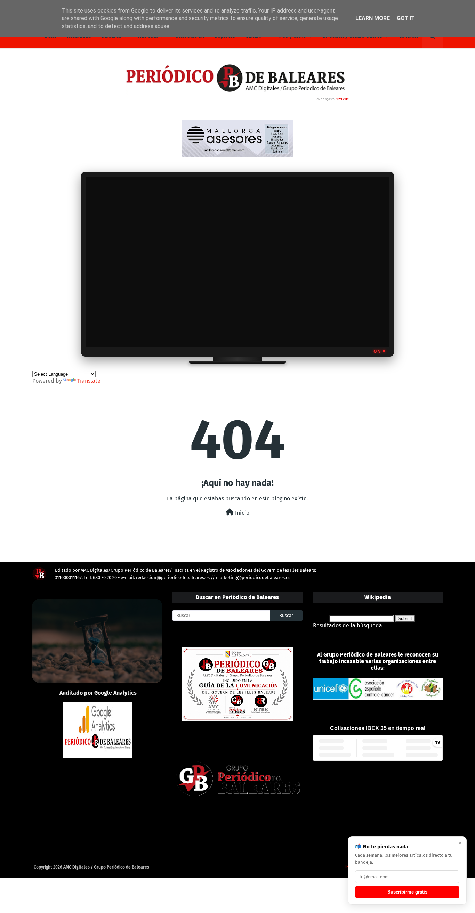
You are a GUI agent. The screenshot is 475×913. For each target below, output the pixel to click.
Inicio (241, 513)
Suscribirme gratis (407, 892)
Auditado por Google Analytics (98, 693)
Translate (88, 380)
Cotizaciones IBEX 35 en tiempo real (377, 728)
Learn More (372, 18)
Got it (406, 18)
